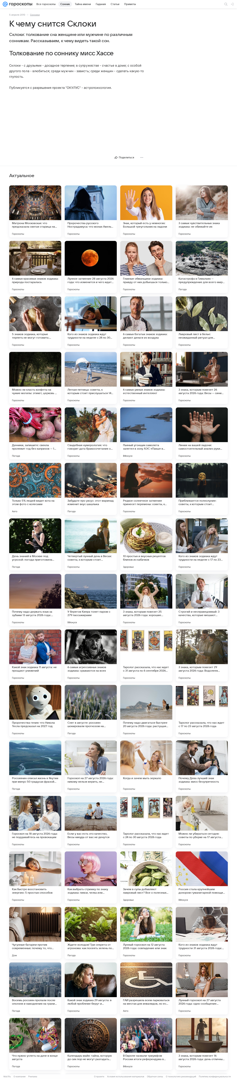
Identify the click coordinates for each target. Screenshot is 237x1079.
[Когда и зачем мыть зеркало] (146, 766)
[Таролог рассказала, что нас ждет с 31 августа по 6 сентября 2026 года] (146, 655)
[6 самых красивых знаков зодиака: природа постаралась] (35, 267)
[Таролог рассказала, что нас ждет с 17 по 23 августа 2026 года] (202, 711)
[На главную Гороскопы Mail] (20, 4)
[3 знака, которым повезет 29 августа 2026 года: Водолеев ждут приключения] (202, 655)
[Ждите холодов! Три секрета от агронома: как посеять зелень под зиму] (91, 933)
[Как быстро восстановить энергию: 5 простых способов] (35, 877)
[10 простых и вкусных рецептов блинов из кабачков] (146, 544)
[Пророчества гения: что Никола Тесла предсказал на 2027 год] (35, 711)
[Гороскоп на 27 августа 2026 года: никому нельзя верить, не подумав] (91, 766)
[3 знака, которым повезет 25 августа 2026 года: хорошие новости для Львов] (146, 600)
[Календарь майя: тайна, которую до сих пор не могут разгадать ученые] (91, 1044)
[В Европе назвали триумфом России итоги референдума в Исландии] (146, 1044)
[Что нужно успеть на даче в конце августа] (35, 1044)
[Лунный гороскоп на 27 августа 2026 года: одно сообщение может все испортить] (202, 988)
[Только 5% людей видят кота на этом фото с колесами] (35, 489)
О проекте (99, 1076)
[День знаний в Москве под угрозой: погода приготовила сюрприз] (35, 544)
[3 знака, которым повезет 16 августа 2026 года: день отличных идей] (202, 1044)
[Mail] (5, 4)
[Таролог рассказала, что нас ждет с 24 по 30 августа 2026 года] (146, 822)
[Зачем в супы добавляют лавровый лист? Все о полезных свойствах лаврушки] (146, 877)
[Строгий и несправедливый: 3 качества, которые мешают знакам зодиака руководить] (202, 600)
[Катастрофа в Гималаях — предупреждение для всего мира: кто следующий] (202, 267)
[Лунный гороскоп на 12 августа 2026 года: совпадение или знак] (146, 933)
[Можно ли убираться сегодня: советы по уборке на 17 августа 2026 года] (202, 822)
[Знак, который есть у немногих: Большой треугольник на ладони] (146, 211)
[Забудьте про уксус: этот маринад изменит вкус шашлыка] (91, 489)
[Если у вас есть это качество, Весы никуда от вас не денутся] (91, 822)
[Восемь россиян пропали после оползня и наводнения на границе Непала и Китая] (35, 988)
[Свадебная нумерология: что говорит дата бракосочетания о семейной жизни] (91, 433)
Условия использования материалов (125, 1076)
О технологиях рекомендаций (181, 1076)
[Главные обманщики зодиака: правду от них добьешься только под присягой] (146, 267)
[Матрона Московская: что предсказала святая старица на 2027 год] (35, 211)
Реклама (32, 1076)
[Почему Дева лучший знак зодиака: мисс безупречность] (202, 766)
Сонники (35, 14)
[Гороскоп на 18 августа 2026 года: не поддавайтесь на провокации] (35, 822)
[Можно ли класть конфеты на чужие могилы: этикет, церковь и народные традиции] (35, 378)
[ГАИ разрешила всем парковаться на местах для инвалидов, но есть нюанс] (146, 988)
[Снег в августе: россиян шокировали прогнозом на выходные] (91, 711)
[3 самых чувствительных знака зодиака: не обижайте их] (202, 211)
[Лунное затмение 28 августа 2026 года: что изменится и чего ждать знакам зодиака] (91, 267)
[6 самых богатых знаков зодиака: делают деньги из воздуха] (146, 322)
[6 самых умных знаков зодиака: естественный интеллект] (146, 378)
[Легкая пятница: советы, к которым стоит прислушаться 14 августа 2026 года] (91, 378)
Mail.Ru (7, 1076)
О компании (20, 1076)
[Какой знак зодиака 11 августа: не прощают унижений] (35, 655)
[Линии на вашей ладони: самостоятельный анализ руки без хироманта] (202, 433)
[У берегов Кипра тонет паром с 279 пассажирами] (91, 600)
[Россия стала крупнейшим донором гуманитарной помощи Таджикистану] (202, 877)
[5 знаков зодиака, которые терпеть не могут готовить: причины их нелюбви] (35, 322)
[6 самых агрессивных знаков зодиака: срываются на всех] (91, 655)
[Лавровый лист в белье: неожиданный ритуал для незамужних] (202, 322)
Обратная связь (155, 1076)
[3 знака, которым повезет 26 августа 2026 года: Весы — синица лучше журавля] (202, 378)
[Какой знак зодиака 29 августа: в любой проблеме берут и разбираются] (91, 988)
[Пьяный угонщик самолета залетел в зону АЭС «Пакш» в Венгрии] (146, 433)
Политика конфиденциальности (215, 1076)
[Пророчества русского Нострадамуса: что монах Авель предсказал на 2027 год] (91, 211)
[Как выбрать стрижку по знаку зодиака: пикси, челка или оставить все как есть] (91, 877)
